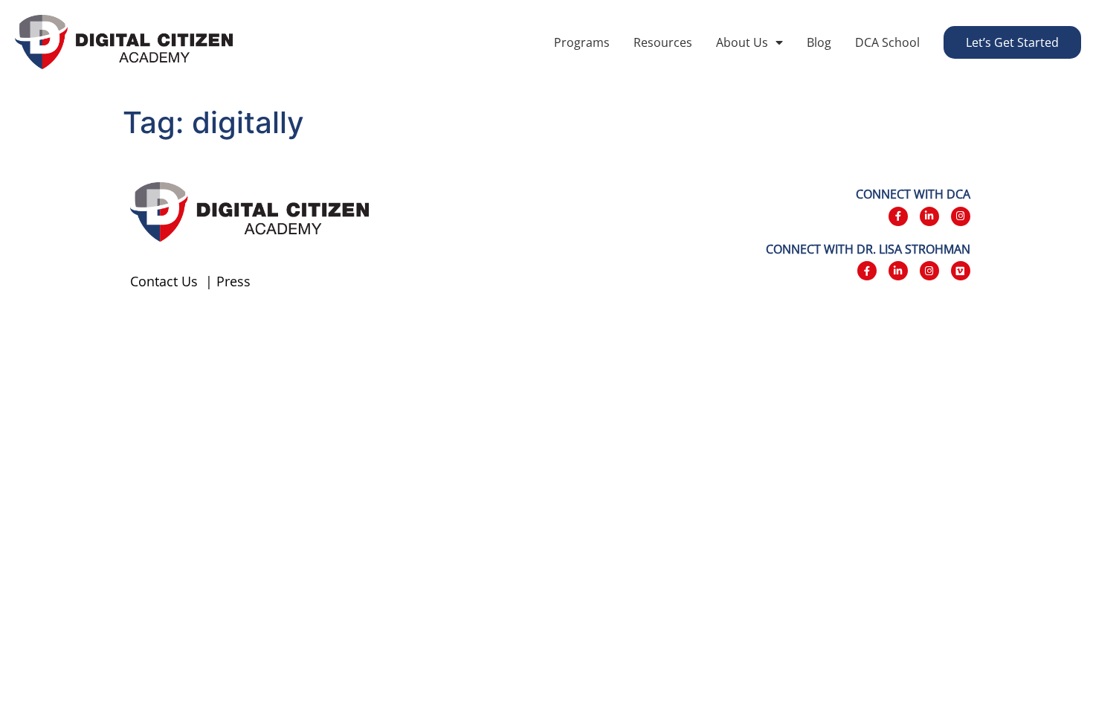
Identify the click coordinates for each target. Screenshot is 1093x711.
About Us (742, 42)
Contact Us (164, 281)
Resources (662, 42)
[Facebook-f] (898, 216)
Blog (819, 42)
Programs (582, 42)
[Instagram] (960, 216)
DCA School (887, 42)
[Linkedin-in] (929, 216)
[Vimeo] (960, 270)
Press (233, 281)
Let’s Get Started (1012, 42)
